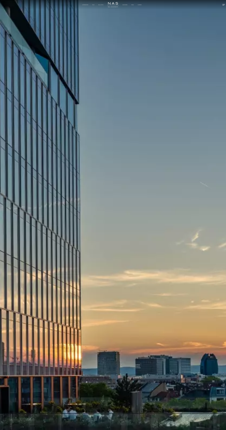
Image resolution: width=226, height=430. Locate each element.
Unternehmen (85, 4)
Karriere (140, 4)
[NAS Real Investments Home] (113, 4)
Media (132, 4)
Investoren (124, 4)
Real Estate (100, 4)
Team (93, 4)
